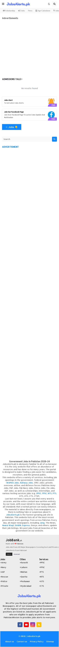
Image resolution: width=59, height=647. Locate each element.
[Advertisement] (29, 48)
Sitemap (50, 641)
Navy (3, 567)
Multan (24, 572)
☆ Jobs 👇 (11, 127)
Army (3, 562)
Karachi (24, 562)
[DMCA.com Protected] (13, 554)
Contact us (22, 641)
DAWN (18, 525)
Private (4, 586)
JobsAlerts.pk (13, 515)
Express (26, 525)
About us (9, 641)
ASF (3, 572)
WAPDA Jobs (12, 483)
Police (4, 581)
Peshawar (25, 581)
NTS (50, 493)
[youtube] (26, 624)
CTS (42, 586)
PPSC (39, 493)
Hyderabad (26, 586)
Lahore (24, 567)
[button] (3, 3)
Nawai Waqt (8, 525)
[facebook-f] (20, 624)
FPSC (44, 493)
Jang (42, 523)
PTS (54, 493)
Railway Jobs (26, 483)
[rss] (38, 624)
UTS (42, 581)
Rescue (4, 577)
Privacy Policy (36, 641)
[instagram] (32, 624)
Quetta (24, 577)
